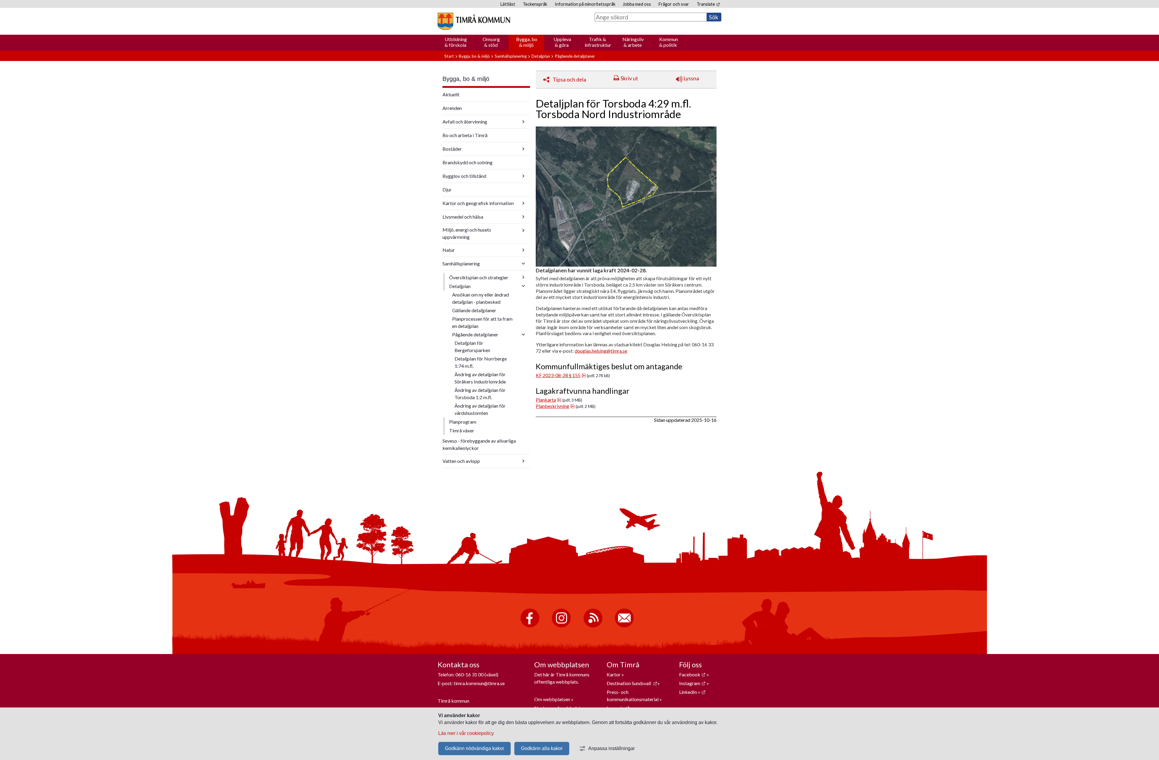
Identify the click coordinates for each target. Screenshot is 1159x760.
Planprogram (462, 422)
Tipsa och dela (569, 79)
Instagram (692, 683)
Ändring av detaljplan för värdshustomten (480, 409)
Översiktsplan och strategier (478, 277)
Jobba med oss (637, 4)
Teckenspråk (535, 4)
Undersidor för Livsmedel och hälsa (523, 216)
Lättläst (507, 4)
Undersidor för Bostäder (523, 149)
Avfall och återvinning (464, 121)
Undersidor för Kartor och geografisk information (523, 203)
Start (449, 56)
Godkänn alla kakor (542, 748)
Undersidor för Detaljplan (523, 286)
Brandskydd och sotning (467, 162)
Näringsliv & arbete (633, 42)
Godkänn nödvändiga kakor (474, 748)
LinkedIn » (692, 692)
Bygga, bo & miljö (526, 42)
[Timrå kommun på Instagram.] (561, 626)
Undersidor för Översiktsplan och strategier (523, 277)
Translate (708, 4)
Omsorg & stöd (491, 42)
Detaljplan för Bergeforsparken (472, 346)
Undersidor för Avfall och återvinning (523, 121)
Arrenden (452, 108)
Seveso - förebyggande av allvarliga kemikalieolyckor (479, 444)
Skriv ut (629, 78)
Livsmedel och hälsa (462, 217)
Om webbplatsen (552, 699)
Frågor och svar (674, 4)
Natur (448, 250)
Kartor (614, 674)
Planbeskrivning (555, 406)
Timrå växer (461, 430)
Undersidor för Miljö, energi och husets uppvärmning (523, 230)
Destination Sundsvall (632, 683)
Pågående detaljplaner (575, 56)
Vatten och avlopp (461, 461)
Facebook (692, 674)
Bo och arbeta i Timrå (464, 135)
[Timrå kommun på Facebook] (530, 626)
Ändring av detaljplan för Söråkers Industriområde (480, 377)
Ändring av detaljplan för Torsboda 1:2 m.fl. (480, 393)
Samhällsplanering (511, 56)
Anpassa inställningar (611, 748)
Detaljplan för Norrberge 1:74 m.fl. (481, 362)
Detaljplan (541, 56)
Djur (447, 189)
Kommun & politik (668, 42)
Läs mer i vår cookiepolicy (466, 733)
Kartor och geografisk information (478, 203)
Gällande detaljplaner (474, 310)
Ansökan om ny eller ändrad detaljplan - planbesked (480, 298)
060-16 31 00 (469, 674)
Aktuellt (450, 94)
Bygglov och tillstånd (464, 176)
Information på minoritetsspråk (585, 4)
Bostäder (452, 149)
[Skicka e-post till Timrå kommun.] (624, 626)
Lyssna (690, 78)
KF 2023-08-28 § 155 (561, 375)
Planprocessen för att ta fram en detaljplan (482, 322)
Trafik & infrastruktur (598, 42)
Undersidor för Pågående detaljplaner (523, 334)
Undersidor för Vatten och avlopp (523, 461)
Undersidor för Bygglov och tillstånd (523, 176)
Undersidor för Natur (523, 250)
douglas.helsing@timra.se (601, 351)
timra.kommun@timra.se (479, 683)
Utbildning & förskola (456, 42)
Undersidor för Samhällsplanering (523, 263)
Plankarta (548, 399)
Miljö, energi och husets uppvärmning (466, 233)
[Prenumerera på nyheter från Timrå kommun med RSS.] (593, 626)
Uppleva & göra (562, 42)
